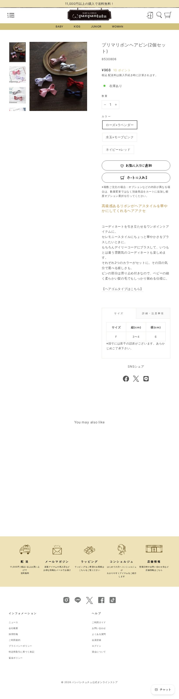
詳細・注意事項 (153, 313)
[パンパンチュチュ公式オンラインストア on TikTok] (113, 600)
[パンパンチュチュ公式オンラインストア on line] (78, 600)
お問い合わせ (99, 628)
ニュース (13, 622)
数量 (105, 95)
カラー (106, 116)
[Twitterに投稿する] (136, 379)
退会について (99, 652)
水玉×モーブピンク (120, 137)
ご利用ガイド (99, 622)
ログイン (96, 646)
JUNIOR (96, 26)
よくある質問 (99, 634)
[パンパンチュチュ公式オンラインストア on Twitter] (89, 603)
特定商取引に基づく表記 (21, 652)
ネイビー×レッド (118, 149)
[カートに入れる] (136, 178)
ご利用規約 (15, 640)
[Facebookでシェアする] (126, 379)
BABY (59, 26)
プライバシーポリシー (20, 646)
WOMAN (117, 26)
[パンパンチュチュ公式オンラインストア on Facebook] (101, 600)
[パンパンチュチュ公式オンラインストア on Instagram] (66, 600)
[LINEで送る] (146, 379)
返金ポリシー (16, 658)
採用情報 (13, 634)
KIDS (77, 26)
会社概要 (13, 628)
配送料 (112, 75)
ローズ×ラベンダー (120, 125)
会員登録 (96, 640)
